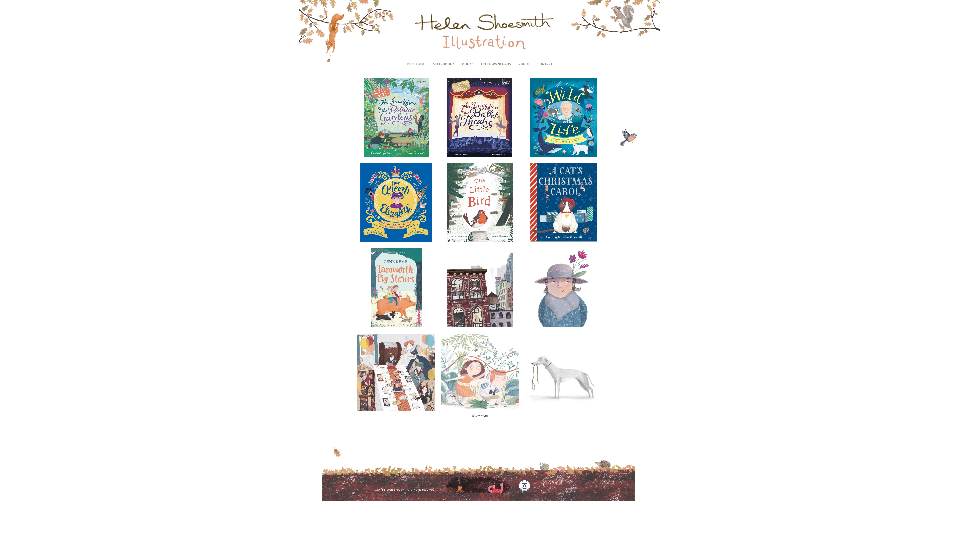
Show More (480, 416)
